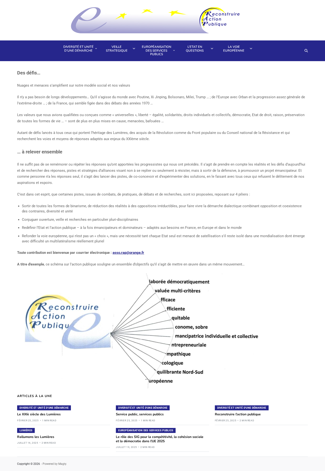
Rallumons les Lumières (35, 437)
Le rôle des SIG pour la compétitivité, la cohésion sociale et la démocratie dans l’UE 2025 (159, 439)
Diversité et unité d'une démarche (44, 407)
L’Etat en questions (195, 49)
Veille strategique (117, 49)
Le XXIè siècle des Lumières (39, 414)
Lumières (26, 430)
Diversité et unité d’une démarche (78, 49)
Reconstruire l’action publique (238, 414)
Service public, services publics (140, 414)
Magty (62, 464)
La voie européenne (233, 49)
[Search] (306, 50)
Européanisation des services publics (156, 50)
